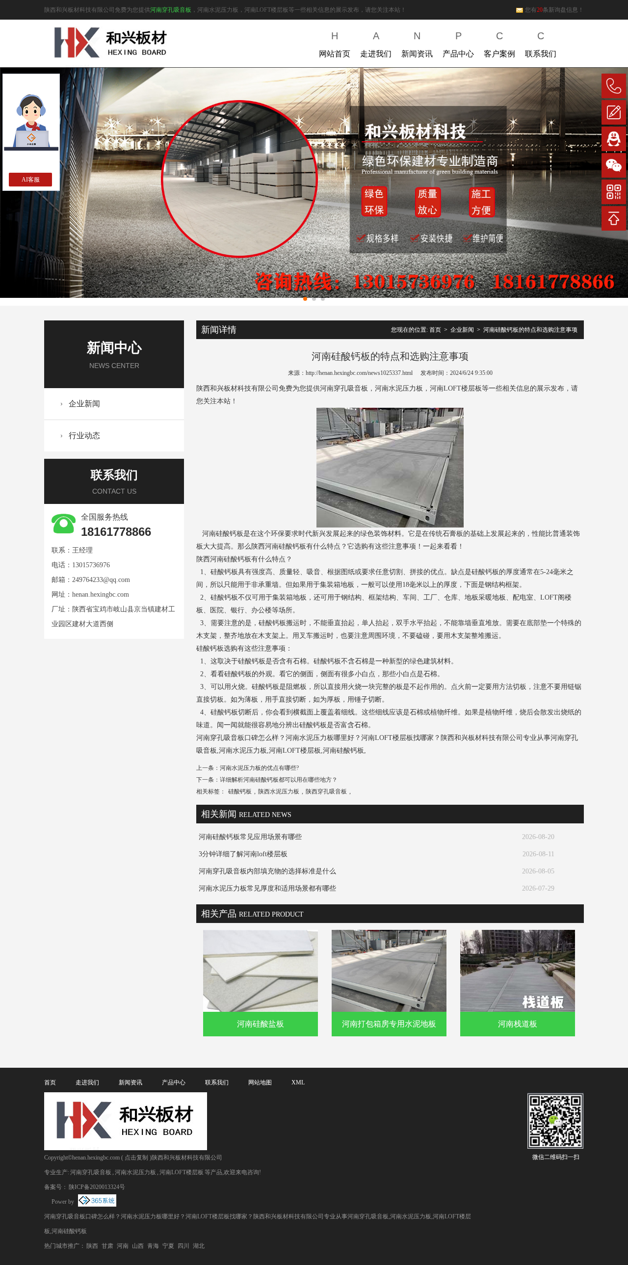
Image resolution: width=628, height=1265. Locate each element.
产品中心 (458, 44)
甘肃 (107, 1245)
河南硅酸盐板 (260, 1024)
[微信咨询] (614, 165)
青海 (153, 1245)
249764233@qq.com (101, 579)
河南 (123, 1245)
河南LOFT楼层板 (181, 1172)
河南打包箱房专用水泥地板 (389, 1024)
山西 (138, 1245)
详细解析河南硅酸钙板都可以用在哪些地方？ (279, 779)
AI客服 (31, 179)
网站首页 (334, 44)
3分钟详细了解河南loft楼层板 (243, 854)
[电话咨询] (614, 86)
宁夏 (168, 1245)
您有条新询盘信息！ (554, 9)
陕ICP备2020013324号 (97, 1187)
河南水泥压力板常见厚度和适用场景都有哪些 (267, 888)
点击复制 (136, 1157)
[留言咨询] (614, 112)
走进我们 (376, 44)
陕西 (92, 1245)
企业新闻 (84, 403)
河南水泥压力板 (135, 1172)
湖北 (199, 1245)
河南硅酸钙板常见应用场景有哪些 (250, 837)
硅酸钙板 (240, 791)
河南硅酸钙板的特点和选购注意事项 (530, 329)
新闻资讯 (417, 44)
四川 (183, 1245)
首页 (435, 329)
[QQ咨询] (614, 139)
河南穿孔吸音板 (170, 9)
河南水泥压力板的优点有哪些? (259, 767)
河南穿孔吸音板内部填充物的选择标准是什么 (267, 871)
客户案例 (499, 44)
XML (298, 1082)
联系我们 (540, 44)
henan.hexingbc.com (100, 594)
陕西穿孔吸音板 (326, 791)
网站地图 (260, 1082)
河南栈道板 (517, 1024)
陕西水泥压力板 (278, 791)
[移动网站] (614, 192)
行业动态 (84, 435)
